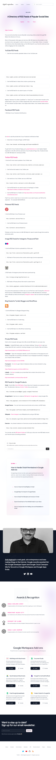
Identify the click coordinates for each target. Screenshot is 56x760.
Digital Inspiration (26, 755)
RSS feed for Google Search (31, 396)
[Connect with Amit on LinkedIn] (28, 574)
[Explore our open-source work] (29, 751)
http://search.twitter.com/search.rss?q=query (18, 189)
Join (47, 448)
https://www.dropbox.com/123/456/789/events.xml (17, 350)
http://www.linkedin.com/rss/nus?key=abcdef (16, 377)
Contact (28, 4)
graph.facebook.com (31, 149)
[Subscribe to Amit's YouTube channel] (31, 574)
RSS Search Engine (20, 432)
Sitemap (49, 747)
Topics (22, 4)
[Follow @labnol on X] (23, 751)
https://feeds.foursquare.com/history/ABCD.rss (16, 369)
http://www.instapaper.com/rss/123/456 (14, 360)
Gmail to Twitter (24, 387)
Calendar (26, 747)
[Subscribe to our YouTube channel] (26, 751)
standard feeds (44, 101)
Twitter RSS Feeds (11, 157)
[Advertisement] (28, 63)
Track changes (14, 414)
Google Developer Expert (17, 565)
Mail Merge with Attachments (17, 658)
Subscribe (29, 730)
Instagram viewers (29, 294)
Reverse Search (36, 747)
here (8, 136)
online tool (46, 290)
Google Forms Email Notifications (42, 676)
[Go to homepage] (8, 4)
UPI (30, 747)
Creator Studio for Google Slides (42, 693)
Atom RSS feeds (19, 385)
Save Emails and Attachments (17, 676)
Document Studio (38, 658)
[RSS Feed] (33, 751)
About (17, 4)
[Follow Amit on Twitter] (25, 574)
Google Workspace (26, 567)
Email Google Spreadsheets (17, 693)
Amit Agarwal (10, 560)
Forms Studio (19, 747)
